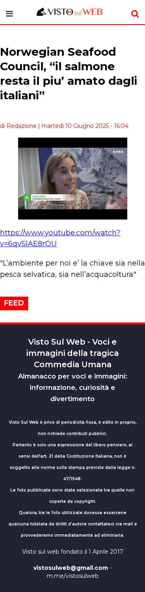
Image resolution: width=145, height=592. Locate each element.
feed (14, 303)
